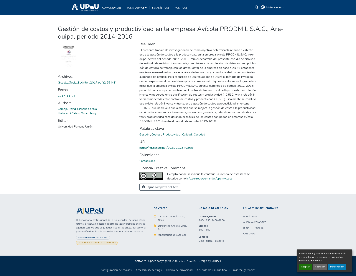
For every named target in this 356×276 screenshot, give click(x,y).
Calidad (187, 135)
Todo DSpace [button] (135, 7)
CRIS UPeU (249, 233)
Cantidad (199, 135)
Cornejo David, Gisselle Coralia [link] (77, 109)
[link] (96, 82)
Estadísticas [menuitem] (160, 7)
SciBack (216, 261)
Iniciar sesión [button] (274, 7)
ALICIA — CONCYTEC (254, 222)
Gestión (144, 135)
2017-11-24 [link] (66, 96)
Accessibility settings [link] (149, 270)
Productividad (172, 135)
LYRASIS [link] (191, 261)
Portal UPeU (250, 216)
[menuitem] (137, 7)
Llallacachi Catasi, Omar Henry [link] (77, 113)
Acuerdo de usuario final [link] (212, 270)
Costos (156, 135)
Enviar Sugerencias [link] (244, 270)
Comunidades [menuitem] (111, 7)
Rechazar (320, 266)
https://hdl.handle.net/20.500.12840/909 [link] (166, 148)
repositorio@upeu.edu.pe (172, 234)
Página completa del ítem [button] (161, 187)
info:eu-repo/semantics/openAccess (210, 179)
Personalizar (337, 266)
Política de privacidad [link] (179, 270)
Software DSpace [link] (145, 261)
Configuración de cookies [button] (116, 270)
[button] (85, 7)
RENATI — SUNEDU (253, 228)
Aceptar (305, 266)
